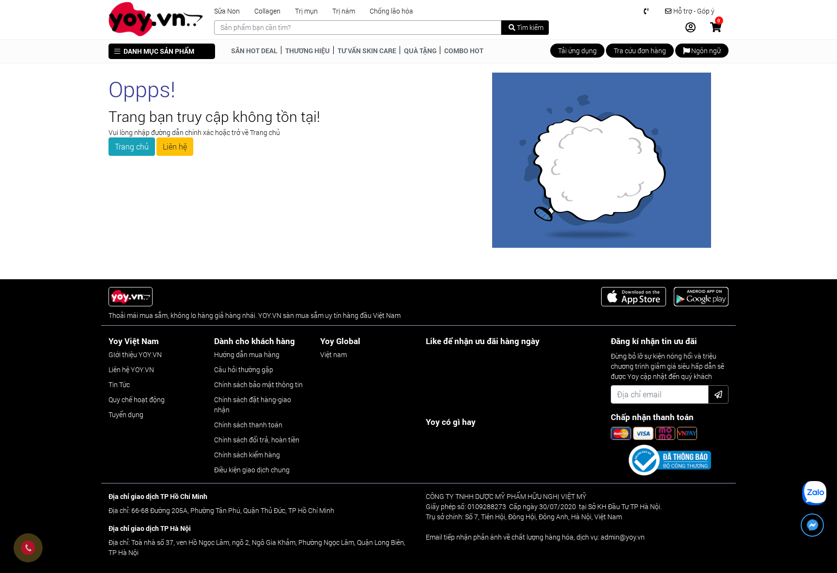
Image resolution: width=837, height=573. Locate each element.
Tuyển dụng (125, 414)
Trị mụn (306, 11)
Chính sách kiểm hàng (247, 454)
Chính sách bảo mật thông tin (258, 384)
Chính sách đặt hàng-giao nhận (252, 404)
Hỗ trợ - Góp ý (693, 11)
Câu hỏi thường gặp (243, 369)
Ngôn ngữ (705, 50)
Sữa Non (227, 11)
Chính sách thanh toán (248, 424)
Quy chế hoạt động (136, 399)
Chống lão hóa (391, 11)
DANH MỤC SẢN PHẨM (158, 51)
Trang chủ (132, 146)
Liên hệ (175, 146)
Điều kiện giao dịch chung (252, 469)
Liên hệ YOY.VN (131, 369)
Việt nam (333, 354)
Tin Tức (119, 384)
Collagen (267, 11)
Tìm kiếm (529, 27)
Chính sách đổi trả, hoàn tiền (256, 439)
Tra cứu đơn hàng (640, 50)
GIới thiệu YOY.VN (135, 354)
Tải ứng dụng (577, 50)
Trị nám (343, 11)
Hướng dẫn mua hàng (246, 354)
